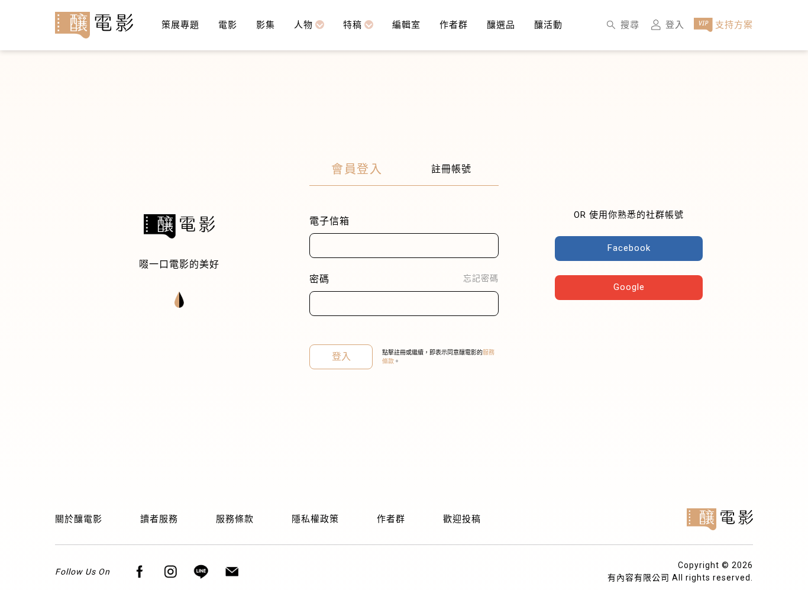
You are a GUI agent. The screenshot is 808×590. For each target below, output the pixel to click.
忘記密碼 (481, 278)
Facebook (629, 248)
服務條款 (235, 519)
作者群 (391, 519)
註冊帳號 (451, 169)
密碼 (319, 279)
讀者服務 (159, 519)
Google (629, 287)
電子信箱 (329, 221)
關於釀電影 (78, 519)
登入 (341, 356)
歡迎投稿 (462, 519)
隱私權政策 (315, 519)
